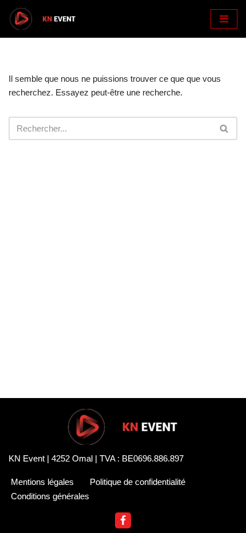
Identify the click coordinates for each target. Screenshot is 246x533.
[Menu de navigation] (224, 19)
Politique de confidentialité (137, 482)
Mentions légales (42, 482)
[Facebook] (123, 520)
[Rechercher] (224, 128)
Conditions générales (50, 496)
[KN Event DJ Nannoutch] (43, 19)
